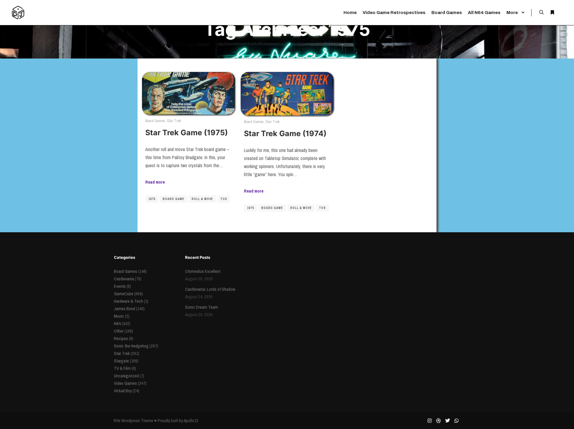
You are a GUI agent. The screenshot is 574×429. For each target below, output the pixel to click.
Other (118, 331)
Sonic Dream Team (201, 307)
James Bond (124, 308)
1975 (151, 199)
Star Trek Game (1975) (186, 132)
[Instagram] (429, 421)
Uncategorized (126, 376)
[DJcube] (18, 12)
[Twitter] (447, 421)
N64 (117, 323)
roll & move (202, 199)
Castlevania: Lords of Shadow (210, 289)
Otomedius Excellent (202, 271)
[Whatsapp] (456, 421)
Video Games (125, 383)
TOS (223, 199)
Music (119, 316)
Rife (117, 420)
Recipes (121, 338)
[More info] (552, 12)
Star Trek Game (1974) (285, 133)
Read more (155, 182)
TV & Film (122, 368)
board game (173, 199)
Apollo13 (191, 420)
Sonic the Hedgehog (131, 346)
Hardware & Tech (128, 301)
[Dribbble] (438, 421)
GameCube (123, 293)
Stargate (121, 361)
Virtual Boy (123, 391)
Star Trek (174, 120)
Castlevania (124, 279)
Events (120, 286)
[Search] (541, 12)
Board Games (155, 120)
